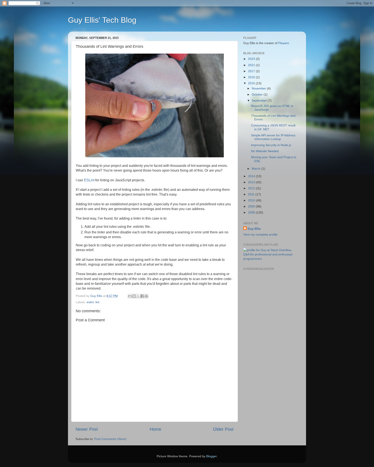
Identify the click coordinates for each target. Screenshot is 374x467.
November (259, 88)
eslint (90, 302)
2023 (252, 59)
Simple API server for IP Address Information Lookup (273, 137)
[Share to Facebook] (142, 296)
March (256, 168)
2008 (252, 212)
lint (97, 302)
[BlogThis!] (134, 296)
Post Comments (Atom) (110, 439)
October (258, 94)
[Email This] (130, 296)
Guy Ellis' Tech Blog (102, 20)
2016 (252, 77)
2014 (252, 176)
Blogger (211, 456)
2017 (252, 71)
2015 (252, 83)
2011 (251, 194)
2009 (252, 206)
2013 (252, 182)
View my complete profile (260, 234)
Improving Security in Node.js (271, 145)
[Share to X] (138, 296)
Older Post (223, 429)
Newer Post (87, 429)
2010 (252, 200)
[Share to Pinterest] (146, 296)
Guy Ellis (254, 228)
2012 (252, 188)
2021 (252, 65)
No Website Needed (265, 151)
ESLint (89, 180)
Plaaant (283, 43)
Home (155, 429)
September (260, 100)
